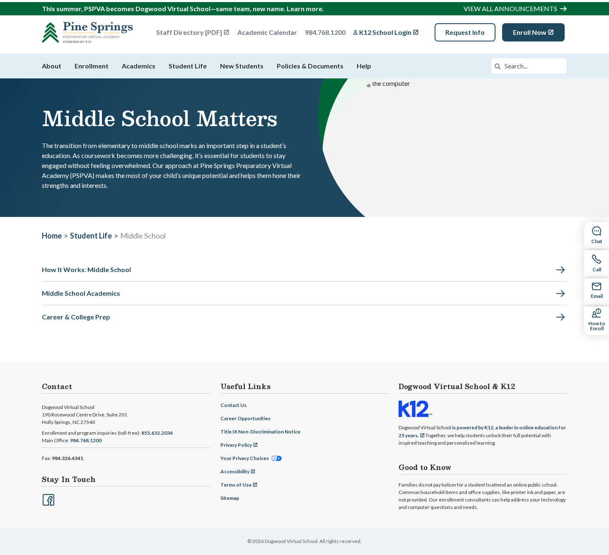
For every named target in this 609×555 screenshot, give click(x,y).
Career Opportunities (245, 418)
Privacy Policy (236, 445)
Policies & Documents (310, 66)
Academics (138, 66)
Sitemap (229, 498)
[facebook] (47, 499)
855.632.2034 (157, 433)
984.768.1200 (325, 32)
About (51, 66)
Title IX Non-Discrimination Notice (260, 431)
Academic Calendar (267, 32)
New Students (241, 66)
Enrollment (92, 66)
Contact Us (233, 405)
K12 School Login (385, 32)
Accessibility (234, 471)
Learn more (304, 8)
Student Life (188, 66)
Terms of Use (235, 485)
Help (364, 66)
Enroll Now (529, 32)
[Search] (497, 66)
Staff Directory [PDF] (189, 32)
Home (52, 235)
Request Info (465, 32)
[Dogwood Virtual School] (87, 32)
